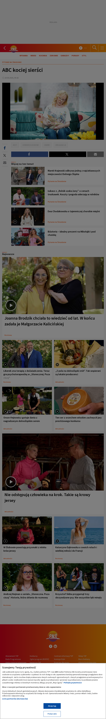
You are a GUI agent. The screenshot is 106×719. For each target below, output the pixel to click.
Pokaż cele (52, 714)
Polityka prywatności (73, 682)
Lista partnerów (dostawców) (15, 699)
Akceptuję (52, 706)
